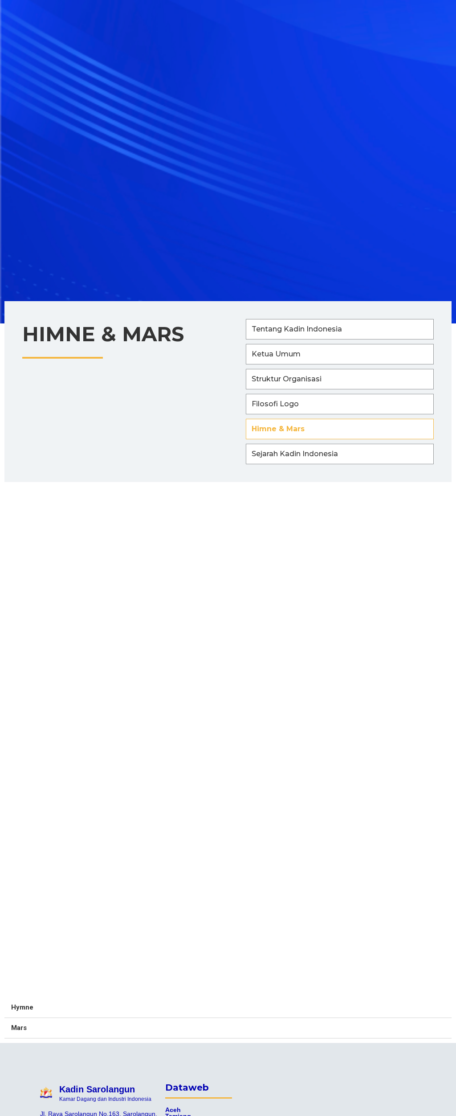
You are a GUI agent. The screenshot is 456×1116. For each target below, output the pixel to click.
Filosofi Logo (275, 404)
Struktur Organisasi (287, 379)
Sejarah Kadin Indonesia (295, 454)
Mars (19, 1028)
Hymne (22, 1007)
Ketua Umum (276, 354)
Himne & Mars (278, 429)
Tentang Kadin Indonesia (297, 329)
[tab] (228, 1007)
